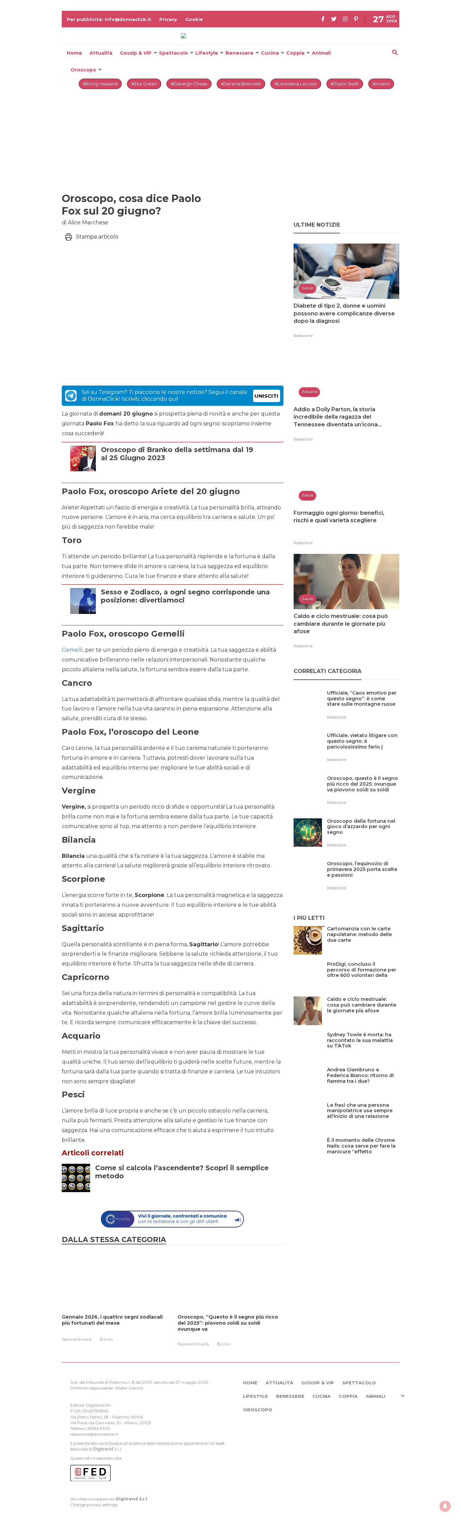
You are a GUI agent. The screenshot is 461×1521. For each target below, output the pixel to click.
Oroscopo (83, 70)
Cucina (270, 53)
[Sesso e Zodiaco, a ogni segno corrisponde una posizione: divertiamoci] (190, 616)
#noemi (381, 83)
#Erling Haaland (100, 83)
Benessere (239, 53)
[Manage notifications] (445, 1506)
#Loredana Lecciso (296, 83)
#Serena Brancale (241, 83)
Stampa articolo (97, 236)
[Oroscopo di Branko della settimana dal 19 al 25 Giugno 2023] (190, 474)
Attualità (100, 53)
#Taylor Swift (345, 83)
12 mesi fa (201, 1344)
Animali (321, 53)
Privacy (168, 19)
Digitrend (103, 1449)
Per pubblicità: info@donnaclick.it (109, 19)
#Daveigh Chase (189, 83)
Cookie (194, 19)
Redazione (303, 335)
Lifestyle (206, 53)
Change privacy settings (93, 1504)
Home (74, 53)
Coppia (295, 53)
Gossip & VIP (136, 53)
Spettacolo (173, 53)
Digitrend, (70, 1339)
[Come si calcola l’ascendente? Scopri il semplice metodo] (191, 1192)
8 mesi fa (85, 1339)
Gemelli (72, 650)
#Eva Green (144, 83)
